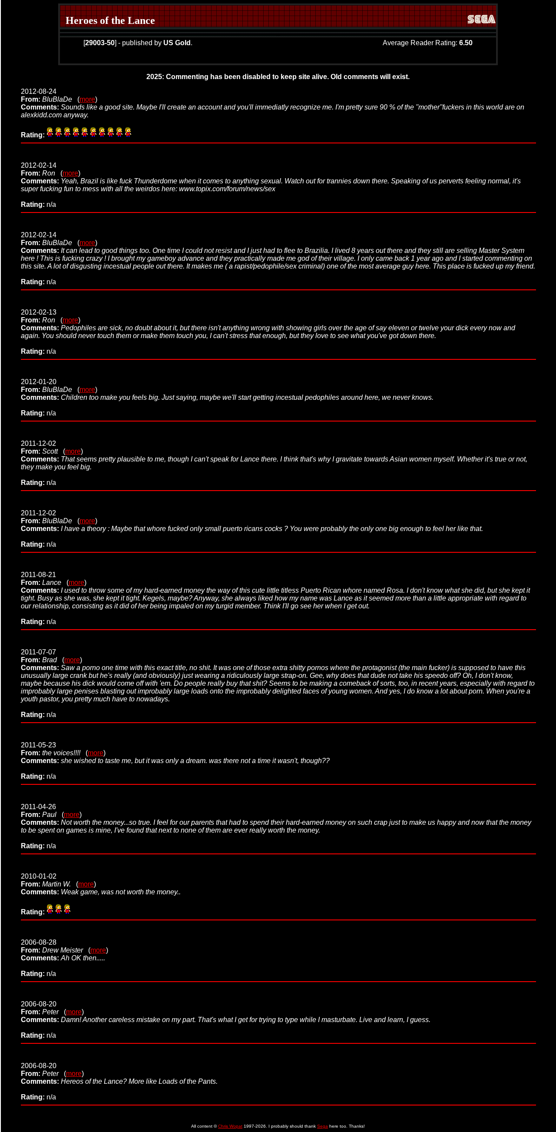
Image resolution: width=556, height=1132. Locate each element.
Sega (322, 1126)
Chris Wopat (230, 1126)
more (87, 99)
